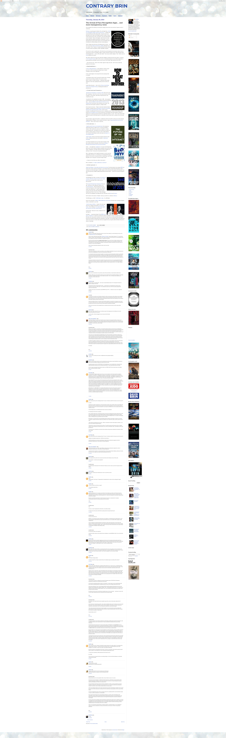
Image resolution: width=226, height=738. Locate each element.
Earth (111, 193)
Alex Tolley (90, 372)
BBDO (122, 167)
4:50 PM (90, 268)
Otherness (115, 195)
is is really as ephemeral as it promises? (100, 162)
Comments (131, 37)
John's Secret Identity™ (93, 318)
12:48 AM (90, 526)
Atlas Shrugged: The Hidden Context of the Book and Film (136, 530)
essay (87, 55)
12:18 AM (90, 512)
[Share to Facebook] (103, 225)
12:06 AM (90, 356)
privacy (90, 226)
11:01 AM (90, 561)
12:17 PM (90, 616)
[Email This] (99, 225)
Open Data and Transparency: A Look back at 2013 (95, 92)
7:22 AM (90, 396)
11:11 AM (90, 453)
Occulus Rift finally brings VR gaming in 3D (94, 183)
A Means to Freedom (105, 236)
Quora (115, 15)
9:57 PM (90, 315)
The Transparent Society (91, 58)
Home (87, 15)
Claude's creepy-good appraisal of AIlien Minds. (137, 518)
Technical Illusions (90, 186)
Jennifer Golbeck (89, 136)
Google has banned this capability (97, 45)
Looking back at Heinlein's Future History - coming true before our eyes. (136, 508)
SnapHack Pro (98, 146)
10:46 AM (90, 673)
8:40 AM (90, 431)
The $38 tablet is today (99, 198)
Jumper (90, 661)
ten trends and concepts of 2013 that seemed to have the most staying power (96, 179)
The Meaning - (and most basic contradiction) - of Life (137, 489)
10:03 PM (90, 324)
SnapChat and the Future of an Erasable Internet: (94, 126)
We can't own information (136, 501)
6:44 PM (90, 488)
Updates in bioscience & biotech (136, 536)
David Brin (90, 281)
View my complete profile (132, 31)
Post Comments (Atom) (94, 723)
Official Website (131, 189)
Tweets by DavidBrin (131, 340)
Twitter (110, 15)
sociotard (90, 232)
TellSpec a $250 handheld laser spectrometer (103, 200)
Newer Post (88, 721)
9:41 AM (90, 443)
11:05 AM (90, 711)
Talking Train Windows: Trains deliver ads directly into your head (97, 167)
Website (92, 15)
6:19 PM (90, 473)
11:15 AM (90, 246)
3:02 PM (90, 461)
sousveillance (93, 226)
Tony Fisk (90, 271)
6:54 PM (90, 502)
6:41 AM (90, 369)
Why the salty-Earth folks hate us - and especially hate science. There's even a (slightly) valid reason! (134, 496)
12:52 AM (90, 535)
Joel (89, 295)
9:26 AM (90, 666)
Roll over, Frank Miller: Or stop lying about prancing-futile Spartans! (136, 542)
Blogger (123, 729)
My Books (98, 15)
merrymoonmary (114, 729)
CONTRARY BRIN (107, 6)
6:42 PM (90, 480)
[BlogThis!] (100, 225)
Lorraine (90, 354)
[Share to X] (102, 225)
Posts (131, 35)
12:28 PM (90, 717)
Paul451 (90, 399)
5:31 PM (90, 658)
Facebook (104, 15)
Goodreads (131, 194)
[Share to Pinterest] (104, 225)
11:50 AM (90, 596)
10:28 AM (90, 552)
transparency (97, 226)
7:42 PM (90, 278)
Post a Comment (90, 719)
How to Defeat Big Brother (91, 68)
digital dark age (92, 234)
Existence (115, 193)
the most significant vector (93, 112)
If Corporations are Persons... (137, 524)
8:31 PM (90, 306)
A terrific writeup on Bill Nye (91, 204)
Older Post (122, 721)
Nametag (87, 31)
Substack (120, 15)
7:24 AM (90, 544)
